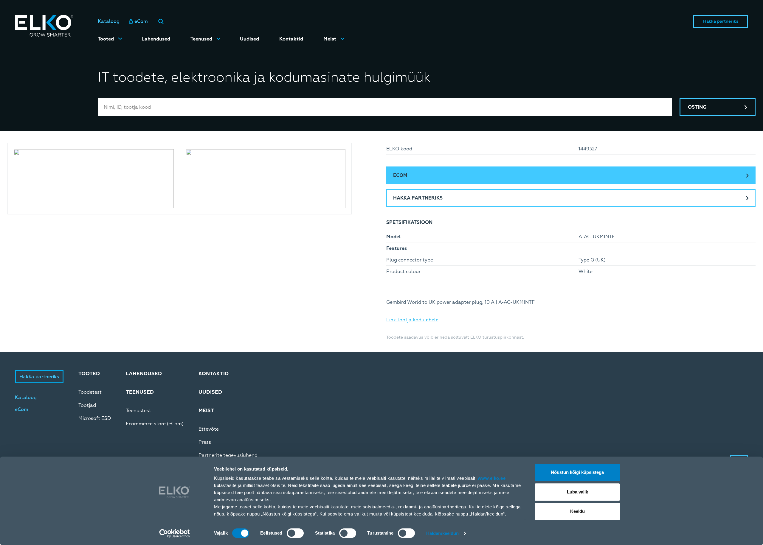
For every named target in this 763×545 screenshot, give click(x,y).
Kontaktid (291, 39)
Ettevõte (208, 429)
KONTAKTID (213, 373)
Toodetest (90, 392)
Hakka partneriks (720, 21)
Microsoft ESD (94, 418)
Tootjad (87, 405)
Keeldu (577, 511)
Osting (697, 107)
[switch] (295, 533)
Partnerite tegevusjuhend (228, 455)
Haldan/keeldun (442, 533)
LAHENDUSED (144, 373)
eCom (141, 21)
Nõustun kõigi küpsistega (577, 472)
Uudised (249, 39)
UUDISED (210, 392)
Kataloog (109, 21)
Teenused (201, 39)
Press (204, 442)
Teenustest (138, 411)
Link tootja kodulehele (412, 320)
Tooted (106, 39)
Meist (329, 39)
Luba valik (577, 491)
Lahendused (156, 39)
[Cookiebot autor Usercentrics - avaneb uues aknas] (174, 533)
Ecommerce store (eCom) (155, 424)
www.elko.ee (492, 478)
